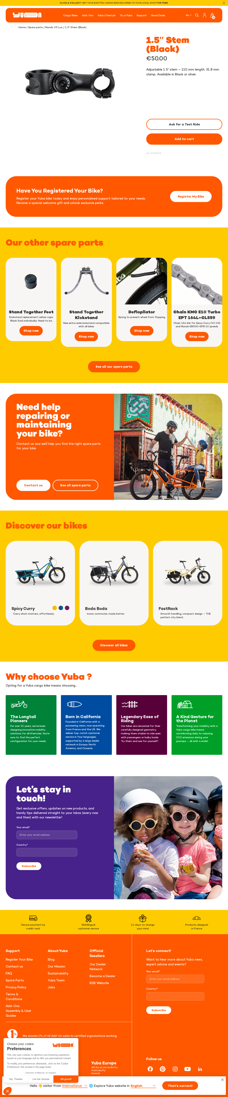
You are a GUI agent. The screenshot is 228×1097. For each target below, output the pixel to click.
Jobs (51, 987)
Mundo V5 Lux (54, 27)
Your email (23, 827)
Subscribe (29, 866)
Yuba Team (56, 980)
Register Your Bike (19, 959)
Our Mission (56, 966)
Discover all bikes (114, 645)
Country (22, 844)
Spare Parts (15, 980)
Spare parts (35, 27)
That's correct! (180, 1086)
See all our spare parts (114, 367)
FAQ (9, 973)
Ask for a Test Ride (184, 124)
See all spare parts (75, 485)
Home (22, 27)
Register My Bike (191, 196)
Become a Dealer (102, 976)
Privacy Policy (16, 987)
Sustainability (58, 973)
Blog (51, 959)
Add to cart (184, 139)
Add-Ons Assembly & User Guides (18, 1010)
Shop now (31, 331)
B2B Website (99, 983)
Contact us (33, 485)
